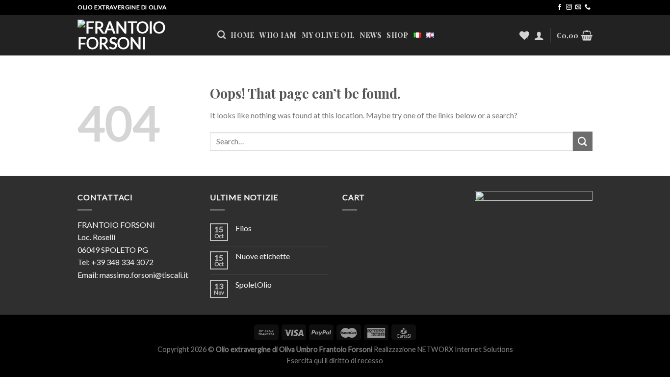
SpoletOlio (253, 284)
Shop (397, 35)
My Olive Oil (328, 35)
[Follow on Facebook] (560, 7)
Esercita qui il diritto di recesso (335, 360)
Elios (243, 228)
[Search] (221, 35)
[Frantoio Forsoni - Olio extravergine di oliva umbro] (140, 35)
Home (243, 35)
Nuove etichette (262, 256)
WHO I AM (277, 35)
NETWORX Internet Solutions (465, 349)
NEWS (371, 35)
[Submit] (583, 141)
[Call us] (588, 7)
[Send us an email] (578, 7)
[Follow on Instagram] (569, 7)
